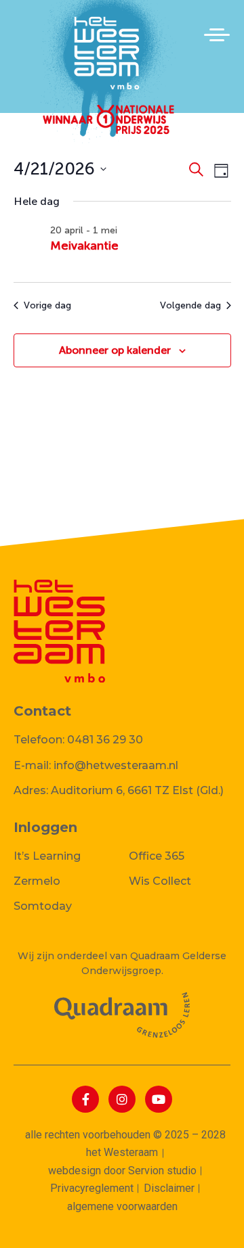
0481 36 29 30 (105, 739)
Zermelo (37, 881)
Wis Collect (160, 881)
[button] (216, 34)
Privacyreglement (92, 1188)
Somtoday (43, 906)
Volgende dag (190, 305)
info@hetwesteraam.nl (116, 765)
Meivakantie (84, 245)
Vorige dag (47, 305)
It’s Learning (47, 856)
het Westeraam (122, 1152)
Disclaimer (169, 1188)
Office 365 (156, 856)
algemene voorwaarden (122, 1206)
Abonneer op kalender (115, 350)
